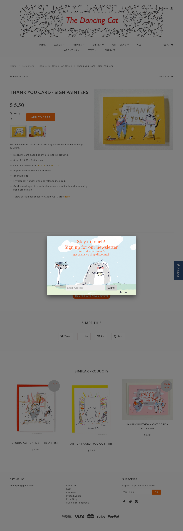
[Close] (135, 236)
